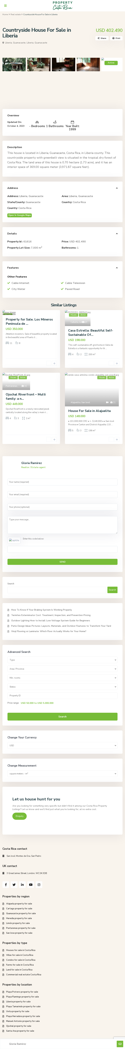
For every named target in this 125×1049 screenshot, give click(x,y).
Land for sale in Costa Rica (19, 969)
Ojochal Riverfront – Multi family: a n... (26, 396)
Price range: (13, 703)
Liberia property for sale (18, 1001)
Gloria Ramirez (31, 463)
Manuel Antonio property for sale (23, 1021)
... (36, 337)
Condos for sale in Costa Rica (20, 960)
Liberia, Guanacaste (37, 42)
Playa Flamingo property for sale (22, 996)
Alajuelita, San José (80, 402)
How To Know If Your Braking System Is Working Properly (41, 609)
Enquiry (19, 816)
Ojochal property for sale (18, 1026)
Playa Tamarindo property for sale (23, 1006)
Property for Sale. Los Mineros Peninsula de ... (29, 321)
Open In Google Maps (19, 215)
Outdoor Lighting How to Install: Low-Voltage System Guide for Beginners (50, 620)
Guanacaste (33, 202)
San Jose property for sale (19, 933)
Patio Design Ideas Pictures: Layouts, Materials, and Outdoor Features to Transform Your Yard (61, 625)
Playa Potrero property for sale (22, 991)
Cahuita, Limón (78, 322)
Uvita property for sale (17, 1011)
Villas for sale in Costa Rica (19, 955)
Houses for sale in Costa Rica (20, 950)
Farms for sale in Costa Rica (20, 964)
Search (10, 583)
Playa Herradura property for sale (23, 1016)
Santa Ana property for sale (20, 1030)
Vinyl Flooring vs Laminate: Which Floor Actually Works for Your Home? (48, 631)
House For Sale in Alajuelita (89, 411)
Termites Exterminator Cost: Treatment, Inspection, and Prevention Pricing (50, 615)
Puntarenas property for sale (20, 928)
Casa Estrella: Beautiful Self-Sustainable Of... (90, 332)
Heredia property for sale (19, 918)
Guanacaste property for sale (21, 913)
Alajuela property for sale (19, 903)
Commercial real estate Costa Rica (23, 974)
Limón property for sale (18, 923)
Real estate (16, 14)
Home (5, 14)
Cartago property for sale (19, 908)
